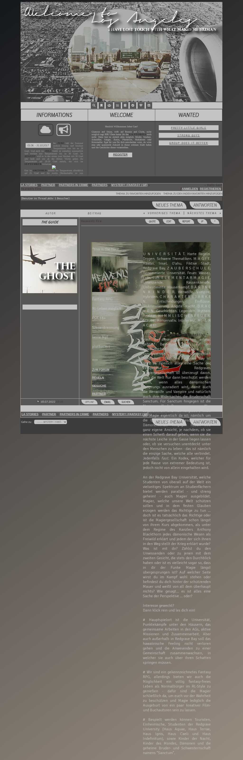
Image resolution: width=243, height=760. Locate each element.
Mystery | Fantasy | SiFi (129, 185)
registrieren (210, 189)
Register (120, 154)
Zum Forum (100, 369)
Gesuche (99, 385)
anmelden (190, 189)
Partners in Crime (73, 185)
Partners (99, 185)
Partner (48, 185)
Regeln (98, 377)
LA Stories (29, 185)
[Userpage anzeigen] (50, 307)
